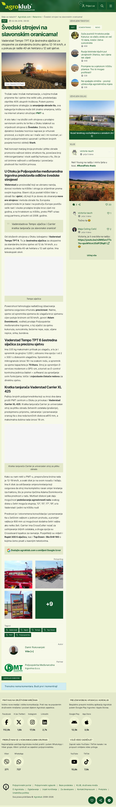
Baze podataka (66, 785)
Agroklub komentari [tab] (11, 678)
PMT (38, 113)
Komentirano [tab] (85, 27)
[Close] (102, 6)
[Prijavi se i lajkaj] (92, 800)
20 (110, 204)
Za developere (67, 789)
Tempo (37, 630)
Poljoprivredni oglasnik (45, 785)
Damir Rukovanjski (35, 647)
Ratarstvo (37, 17)
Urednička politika (21, 793)
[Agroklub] (18, 6)
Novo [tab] (97, 27)
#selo (93, 165)
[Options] (109, 152)
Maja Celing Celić (87, 228)
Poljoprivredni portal (22, 785)
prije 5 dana (88, 154)
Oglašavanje (33, 789)
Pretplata (102, 789)
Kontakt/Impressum (86, 789)
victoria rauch (87, 151)
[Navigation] (110, 6)
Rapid (25, 630)
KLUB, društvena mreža (87, 785)
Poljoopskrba (24, 635)
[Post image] (91, 185)
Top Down (50, 630)
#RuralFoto (83, 165)
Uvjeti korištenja (49, 789)
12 (60, 84)
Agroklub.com (24, 17)
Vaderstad (13, 630)
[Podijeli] (100, 800)
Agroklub (38, 797)
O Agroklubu (18, 789)
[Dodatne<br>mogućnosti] (109, 800)
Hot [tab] (73, 27)
